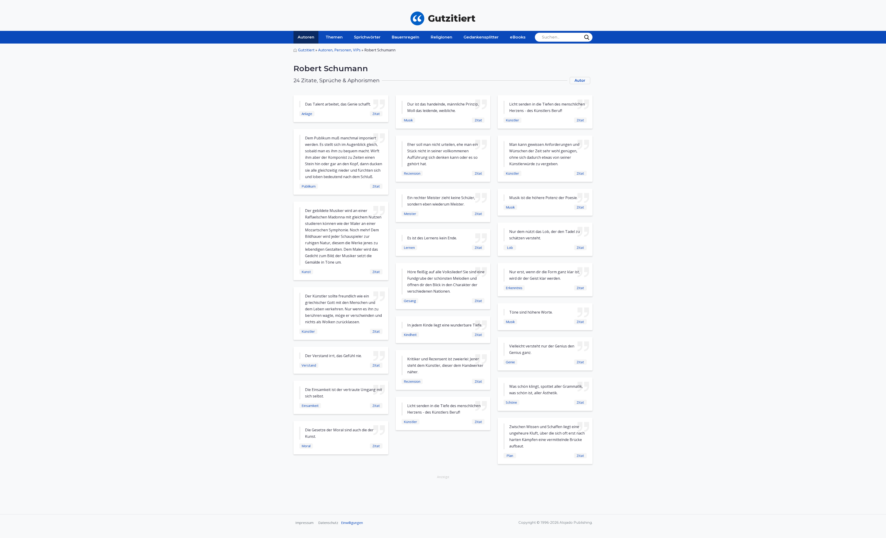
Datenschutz (328, 522)
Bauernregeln (405, 37)
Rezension (412, 173)
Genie (510, 362)
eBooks (518, 37)
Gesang (410, 300)
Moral (306, 446)
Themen (334, 37)
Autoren (306, 37)
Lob (510, 247)
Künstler (308, 331)
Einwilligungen (352, 522)
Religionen (441, 37)
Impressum (304, 522)
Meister (410, 213)
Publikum (309, 186)
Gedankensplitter (481, 37)
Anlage (307, 113)
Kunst (306, 271)
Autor (580, 80)
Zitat (376, 113)
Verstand (309, 365)
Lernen (409, 247)
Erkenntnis (514, 287)
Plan (509, 455)
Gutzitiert (306, 50)
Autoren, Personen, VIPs (339, 50)
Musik (408, 120)
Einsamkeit (310, 405)
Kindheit (410, 334)
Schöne (511, 402)
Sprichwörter (367, 37)
